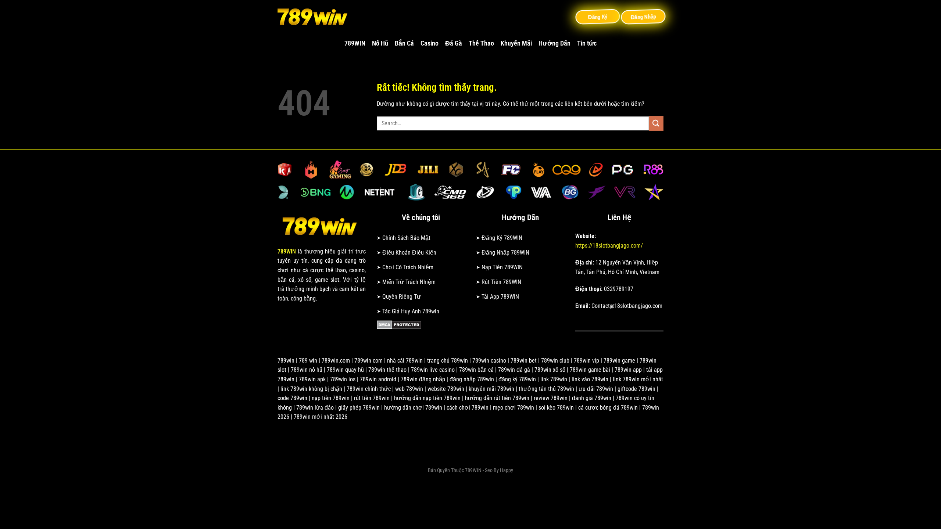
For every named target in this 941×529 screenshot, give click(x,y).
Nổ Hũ (380, 43)
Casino (430, 43)
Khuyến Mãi (516, 43)
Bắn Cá (404, 43)
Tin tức (587, 43)
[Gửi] (656, 123)
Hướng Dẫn (554, 43)
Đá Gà (453, 43)
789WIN (354, 43)
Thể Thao (481, 43)
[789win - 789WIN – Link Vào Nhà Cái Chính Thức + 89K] (314, 16)
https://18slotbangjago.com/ (609, 245)
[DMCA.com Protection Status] (399, 324)
